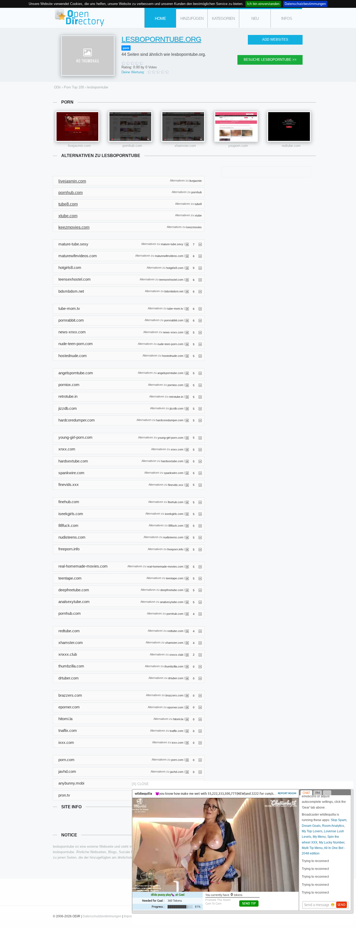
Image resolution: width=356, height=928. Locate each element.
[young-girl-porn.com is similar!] (187, 437)
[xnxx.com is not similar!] (200, 449)
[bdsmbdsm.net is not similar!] (200, 291)
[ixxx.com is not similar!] (200, 742)
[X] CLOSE (140, 784)
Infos (286, 18)
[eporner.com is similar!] (187, 707)
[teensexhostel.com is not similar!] (200, 279)
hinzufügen (192, 18)
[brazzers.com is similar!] (187, 695)
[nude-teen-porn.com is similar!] (187, 344)
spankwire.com (173, 472)
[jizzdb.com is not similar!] (200, 408)
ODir (79, 18)
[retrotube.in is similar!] (187, 396)
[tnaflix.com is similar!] (187, 730)
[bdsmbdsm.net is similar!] (187, 291)
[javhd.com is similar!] (187, 771)
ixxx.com (177, 742)
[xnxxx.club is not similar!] (200, 654)
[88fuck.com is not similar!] (200, 525)
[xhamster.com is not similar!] (200, 642)
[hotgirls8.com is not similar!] (200, 267)
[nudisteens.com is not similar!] (200, 537)
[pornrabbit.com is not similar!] (200, 320)
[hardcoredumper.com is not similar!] (200, 420)
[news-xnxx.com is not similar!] (200, 332)
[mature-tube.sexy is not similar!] (200, 244)
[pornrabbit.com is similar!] (187, 320)
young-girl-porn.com (170, 437)
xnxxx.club (176, 654)
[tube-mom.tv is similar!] (187, 308)
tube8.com (68, 204)
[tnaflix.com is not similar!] (200, 730)
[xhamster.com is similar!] (187, 642)
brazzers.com (174, 695)
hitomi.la (178, 718)
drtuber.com (175, 678)
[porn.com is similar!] (187, 759)
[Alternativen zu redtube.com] (289, 126)
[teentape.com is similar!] (187, 578)
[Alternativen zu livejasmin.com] (77, 126)
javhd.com (176, 771)
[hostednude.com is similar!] (187, 355)
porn (126, 48)
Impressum (131, 916)
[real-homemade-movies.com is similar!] (187, 566)
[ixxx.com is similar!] (187, 742)
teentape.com (174, 578)
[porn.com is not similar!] (200, 759)
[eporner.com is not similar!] (200, 707)
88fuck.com (175, 525)
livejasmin (195, 180)
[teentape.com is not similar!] (200, 578)
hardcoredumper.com (169, 420)
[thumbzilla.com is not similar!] (200, 666)
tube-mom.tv (175, 308)
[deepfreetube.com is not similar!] (200, 590)
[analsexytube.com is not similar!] (200, 602)
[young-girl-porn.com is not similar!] (200, 437)
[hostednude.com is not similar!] (200, 355)
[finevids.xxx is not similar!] (200, 484)
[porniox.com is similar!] (187, 385)
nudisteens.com (173, 537)
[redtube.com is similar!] (187, 630)
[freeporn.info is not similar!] (200, 549)
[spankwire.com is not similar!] (200, 472)
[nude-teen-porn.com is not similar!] (200, 344)
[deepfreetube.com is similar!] (187, 590)
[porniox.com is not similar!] (200, 385)
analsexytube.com (171, 601)
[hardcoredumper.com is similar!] (187, 420)
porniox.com (175, 384)
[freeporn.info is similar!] (187, 549)
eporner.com (175, 707)
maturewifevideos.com (169, 255)
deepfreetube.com (171, 590)
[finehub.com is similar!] (187, 502)
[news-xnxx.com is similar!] (187, 332)
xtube (198, 215)
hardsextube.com (172, 461)
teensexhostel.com (171, 279)
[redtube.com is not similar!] (200, 630)
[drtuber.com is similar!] (187, 678)
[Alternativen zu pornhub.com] (130, 126)
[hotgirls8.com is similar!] (187, 267)
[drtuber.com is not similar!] (200, 678)
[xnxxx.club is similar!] (187, 654)
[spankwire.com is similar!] (187, 472)
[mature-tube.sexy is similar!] (187, 244)
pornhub (196, 192)
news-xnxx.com (173, 332)
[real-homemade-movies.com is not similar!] (200, 566)
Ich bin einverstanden (263, 4)
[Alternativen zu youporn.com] (236, 126)
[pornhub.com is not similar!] (200, 613)
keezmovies (194, 226)
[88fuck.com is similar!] (187, 525)
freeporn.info (175, 549)
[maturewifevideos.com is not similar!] (200, 255)
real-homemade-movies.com (165, 566)
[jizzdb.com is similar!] (187, 408)
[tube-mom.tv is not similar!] (200, 308)
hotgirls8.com (174, 267)
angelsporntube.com (170, 373)
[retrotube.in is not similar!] (200, 396)
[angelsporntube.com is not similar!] (200, 373)
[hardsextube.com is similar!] (187, 461)
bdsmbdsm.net (173, 291)
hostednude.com (172, 355)
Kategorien (223, 18)
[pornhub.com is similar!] (187, 613)
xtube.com (67, 216)
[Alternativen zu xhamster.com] (183, 126)
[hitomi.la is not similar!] (200, 719)
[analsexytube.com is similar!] (187, 602)
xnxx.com (177, 449)
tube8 (198, 203)
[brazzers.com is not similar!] (200, 695)
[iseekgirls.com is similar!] (187, 513)
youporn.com (238, 146)
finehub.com (175, 501)
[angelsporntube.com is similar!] (187, 373)
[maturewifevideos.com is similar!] (187, 255)
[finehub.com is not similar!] (200, 502)
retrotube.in (176, 396)
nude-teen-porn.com (170, 344)
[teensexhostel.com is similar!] (187, 279)
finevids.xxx (175, 484)
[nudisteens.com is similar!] (187, 537)
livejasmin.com (79, 146)
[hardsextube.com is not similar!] (200, 461)
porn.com (177, 759)
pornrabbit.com (173, 320)
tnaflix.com (176, 730)
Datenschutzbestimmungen (305, 4)
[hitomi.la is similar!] (187, 719)
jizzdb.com (176, 408)
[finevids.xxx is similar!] (187, 484)
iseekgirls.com (174, 513)
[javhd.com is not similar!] (200, 771)
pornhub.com (132, 146)
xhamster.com (185, 146)
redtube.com (291, 146)
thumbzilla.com (173, 666)
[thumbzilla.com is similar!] (187, 666)
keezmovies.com (73, 227)
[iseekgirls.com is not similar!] (200, 513)
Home (160, 18)
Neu (255, 18)
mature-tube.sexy (172, 244)
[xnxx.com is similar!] (187, 449)
